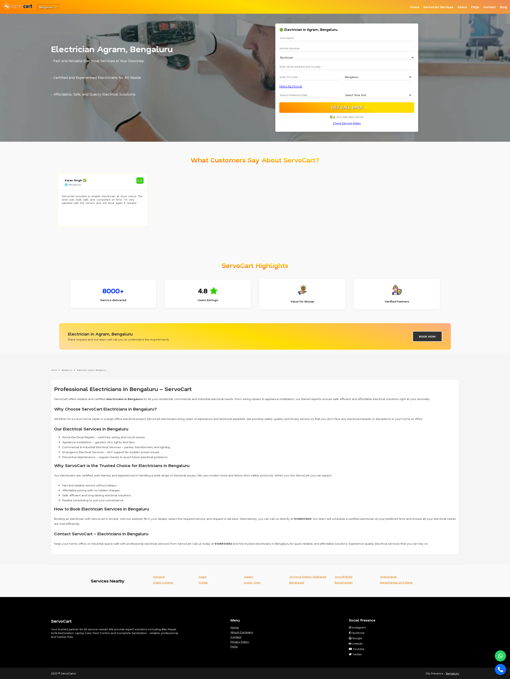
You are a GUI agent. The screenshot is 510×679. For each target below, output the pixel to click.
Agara (202, 577)
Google (356, 638)
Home (414, 7)
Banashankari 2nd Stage (396, 582)
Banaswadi (296, 582)
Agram (248, 577)
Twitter (357, 654)
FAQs (475, 7)
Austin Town (252, 582)
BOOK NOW (427, 336)
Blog (503, 7)
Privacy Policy (239, 642)
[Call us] (500, 669)
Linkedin (357, 643)
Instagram (358, 627)
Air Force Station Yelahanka (307, 577)
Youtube (358, 649)
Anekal (203, 582)
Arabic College (163, 582)
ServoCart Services (438, 7)
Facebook (357, 633)
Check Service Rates (347, 123)
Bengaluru (452, 673)
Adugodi (159, 577)
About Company (241, 632)
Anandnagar (388, 577)
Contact (489, 7)
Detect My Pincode (290, 86)
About (462, 7)
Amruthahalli (343, 577)
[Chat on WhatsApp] (500, 655)
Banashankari (344, 582)
